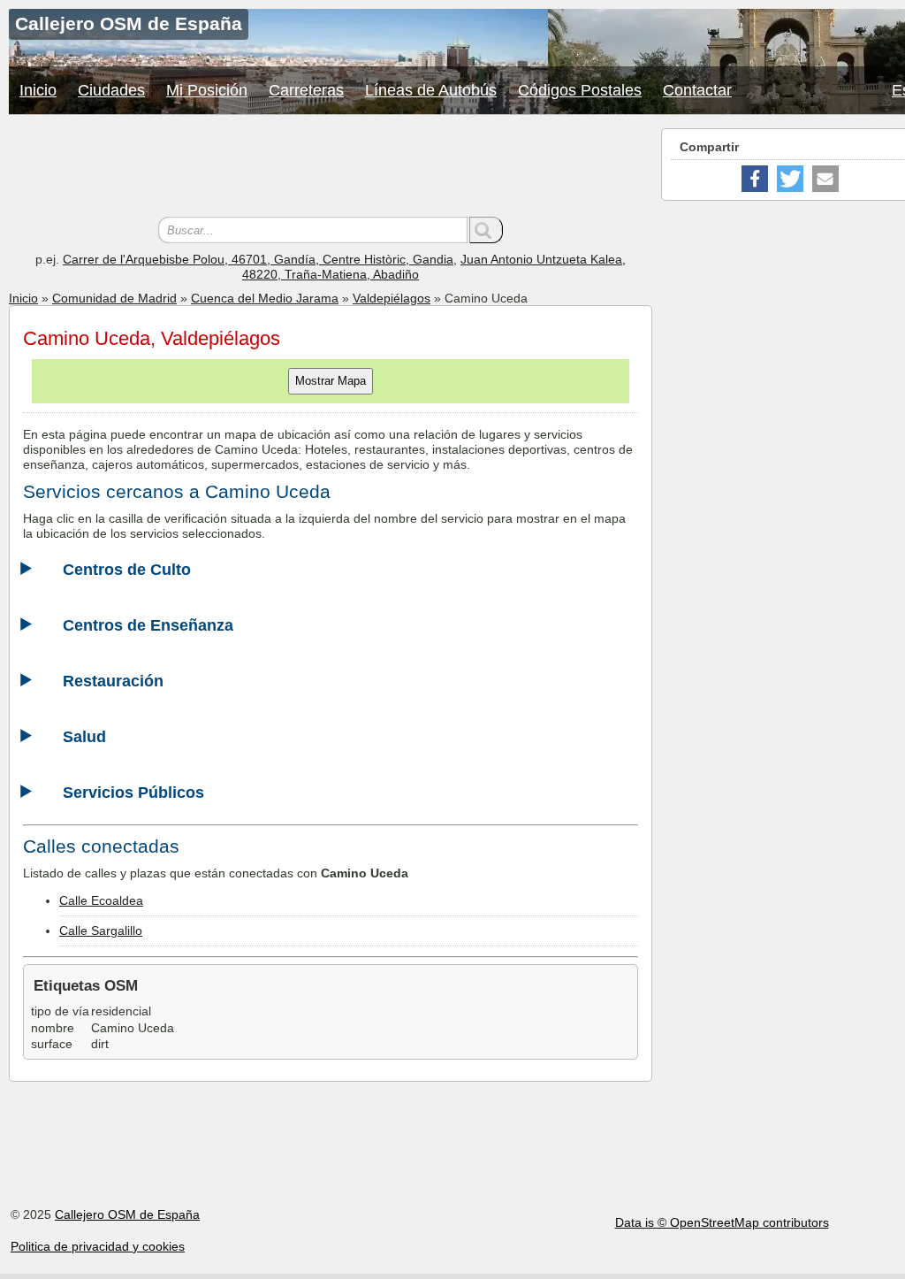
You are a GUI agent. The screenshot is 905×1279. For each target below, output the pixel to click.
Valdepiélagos (391, 298)
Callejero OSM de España (127, 1214)
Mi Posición (206, 90)
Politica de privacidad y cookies (98, 1246)
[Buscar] (486, 230)
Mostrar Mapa (330, 380)
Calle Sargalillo (100, 930)
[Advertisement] (330, 168)
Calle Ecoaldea (101, 900)
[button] (754, 178)
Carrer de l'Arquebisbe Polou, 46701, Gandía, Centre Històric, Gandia (258, 259)
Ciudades (111, 90)
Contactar (697, 90)
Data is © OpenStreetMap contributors (722, 1222)
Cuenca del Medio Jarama (264, 298)
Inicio (38, 90)
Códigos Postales (580, 90)
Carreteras (306, 90)
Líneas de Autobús (431, 90)
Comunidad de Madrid (114, 298)
